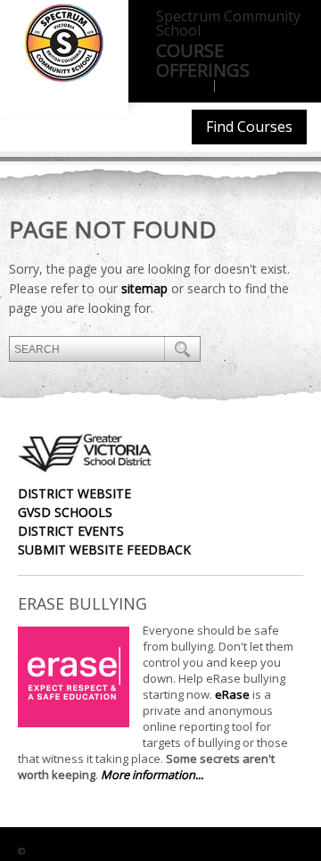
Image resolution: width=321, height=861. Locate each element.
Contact (181, 86)
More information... (152, 775)
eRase (232, 694)
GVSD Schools (65, 512)
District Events (71, 530)
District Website (74, 493)
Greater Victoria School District (118, 850)
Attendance (256, 86)
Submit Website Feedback (104, 549)
